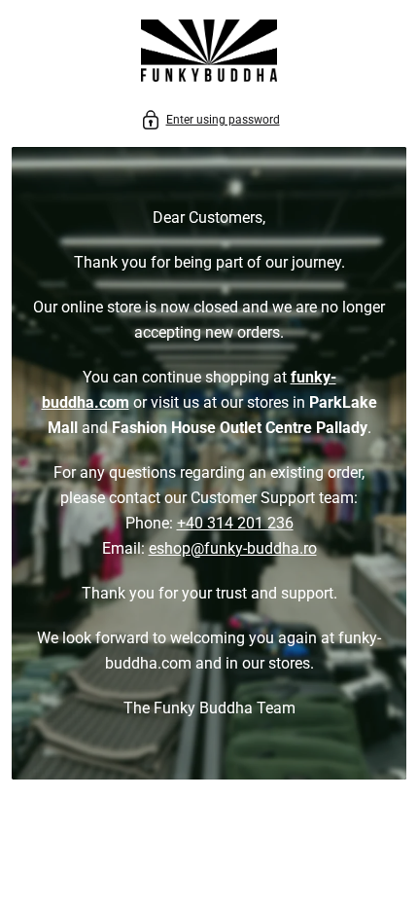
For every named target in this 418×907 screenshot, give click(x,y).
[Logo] (209, 54)
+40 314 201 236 (235, 523)
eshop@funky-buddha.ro (233, 548)
